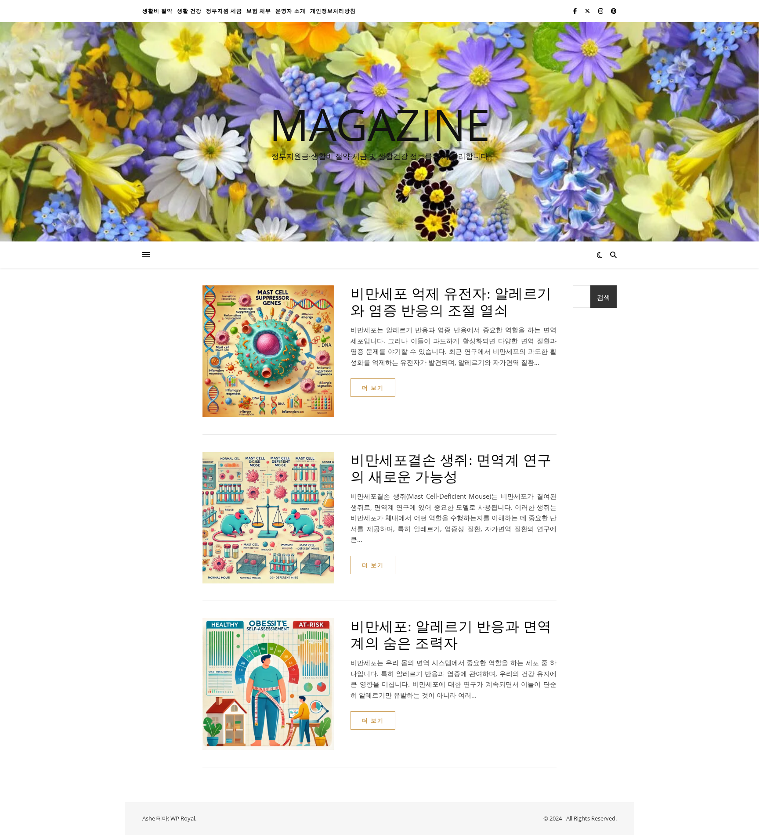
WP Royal (182, 818)
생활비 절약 (157, 10)
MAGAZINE (379, 124)
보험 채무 (258, 10)
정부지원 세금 (224, 10)
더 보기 (373, 388)
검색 (603, 297)
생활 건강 (189, 10)
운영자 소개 (290, 10)
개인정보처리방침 (333, 10)
